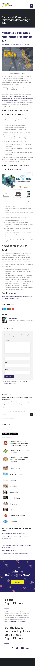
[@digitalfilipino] (12, 648)
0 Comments (27, 44)
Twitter (5, 309)
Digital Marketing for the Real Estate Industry (13, 533)
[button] (10, 412)
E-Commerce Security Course (9, 550)
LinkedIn (8, 309)
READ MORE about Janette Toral (17, 621)
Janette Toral (8, 44)
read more (4, 407)
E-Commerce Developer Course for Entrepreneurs (15, 553)
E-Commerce (17, 44)
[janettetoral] (6, 648)
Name (6, 356)
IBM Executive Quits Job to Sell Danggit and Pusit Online (17, 398)
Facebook (3, 309)
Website (6, 369)
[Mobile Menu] (31, 6)
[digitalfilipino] (22, 648)
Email (13, 309)
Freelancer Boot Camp (7, 542)
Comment (7, 340)
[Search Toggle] (32, 2)
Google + (10, 309)
